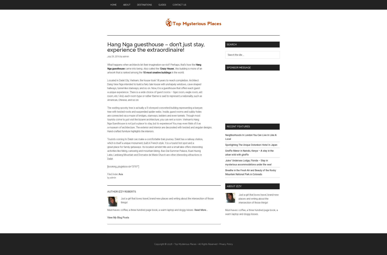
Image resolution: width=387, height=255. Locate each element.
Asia (121, 174)
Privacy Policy (226, 244)
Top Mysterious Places (193, 22)
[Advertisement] (250, 95)
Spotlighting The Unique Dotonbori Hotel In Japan (251, 144)
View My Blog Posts (118, 217)
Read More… (201, 210)
